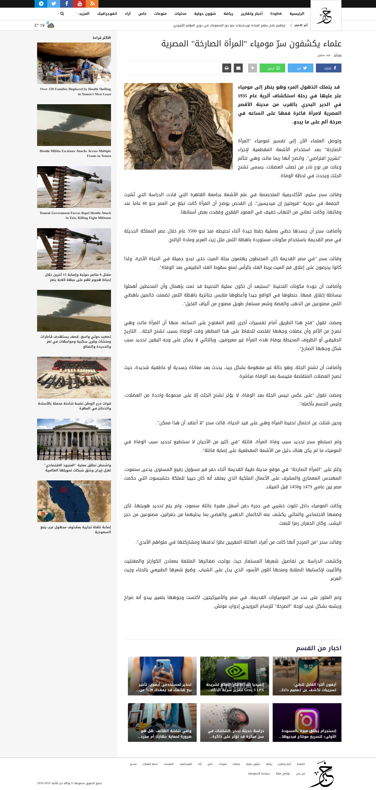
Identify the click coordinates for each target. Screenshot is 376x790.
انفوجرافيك (107, 13)
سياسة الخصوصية (259, 773)
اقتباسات (169, 764)
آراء (128, 13)
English (276, 13)
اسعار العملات (150, 764)
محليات (180, 13)
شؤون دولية (205, 13)
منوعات (160, 13)
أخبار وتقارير (252, 13)
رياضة (228, 13)
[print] (227, 68)
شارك (328, 68)
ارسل (271, 68)
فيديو (133, 764)
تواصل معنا (283, 773)
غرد (299, 68)
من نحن (300, 773)
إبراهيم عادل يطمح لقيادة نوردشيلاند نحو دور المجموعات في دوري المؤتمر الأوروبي (229, 25)
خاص (142, 13)
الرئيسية (297, 13)
